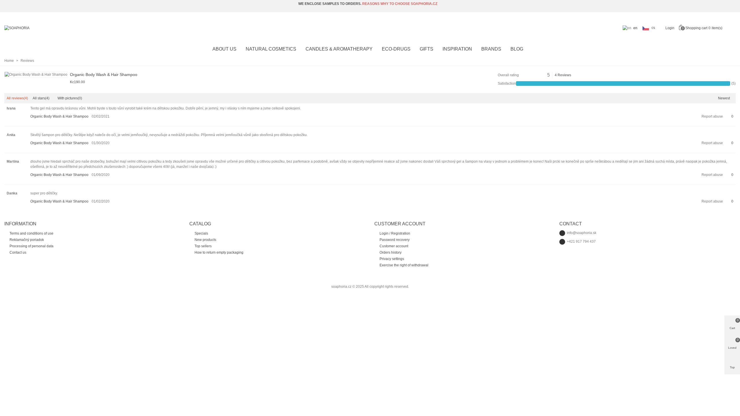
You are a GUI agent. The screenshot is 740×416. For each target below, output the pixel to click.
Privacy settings (392, 259)
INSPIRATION (457, 49)
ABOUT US (224, 49)
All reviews (17, 98)
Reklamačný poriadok (27, 240)
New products (205, 240)
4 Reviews (563, 75)
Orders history (391, 252)
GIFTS (426, 49)
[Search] (730, 28)
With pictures (70, 98)
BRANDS (491, 49)
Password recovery (395, 240)
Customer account (394, 246)
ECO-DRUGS (396, 49)
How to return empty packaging (219, 252)
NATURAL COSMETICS (271, 49)
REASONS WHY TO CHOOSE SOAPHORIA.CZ (399, 4)
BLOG (516, 49)
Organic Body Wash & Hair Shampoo (103, 74)
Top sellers (203, 246)
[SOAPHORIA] (36, 28)
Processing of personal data (31, 246)
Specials (201, 233)
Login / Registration (395, 233)
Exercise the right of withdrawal (404, 265)
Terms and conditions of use (31, 233)
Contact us (18, 252)
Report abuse (712, 116)
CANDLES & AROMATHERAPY (339, 49)
